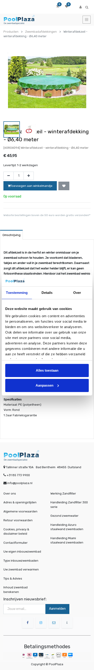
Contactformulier (15, 542)
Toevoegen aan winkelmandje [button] (31, 186)
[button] (63, 186)
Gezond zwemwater (64, 515)
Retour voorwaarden (18, 520)
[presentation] (11, 82)
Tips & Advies (12, 578)
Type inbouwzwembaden (20, 560)
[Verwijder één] (8, 176)
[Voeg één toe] (29, 176)
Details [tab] (47, 293)
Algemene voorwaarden (20, 511)
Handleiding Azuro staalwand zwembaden (66, 527)
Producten (10, 31)
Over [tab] (77, 293)
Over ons (9, 493)
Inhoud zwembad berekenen (15, 590)
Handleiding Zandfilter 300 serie (69, 505)
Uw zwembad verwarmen (21, 569)
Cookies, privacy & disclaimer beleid (16, 532)
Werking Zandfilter (63, 493)
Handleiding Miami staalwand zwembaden (66, 540)
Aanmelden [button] (57, 609)
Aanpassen (44, 385)
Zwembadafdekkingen (41, 31)
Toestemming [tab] (17, 293)
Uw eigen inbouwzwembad (22, 551)
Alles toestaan (47, 370)
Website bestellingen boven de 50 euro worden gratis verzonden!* (46, 215)
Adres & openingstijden (20, 502)
